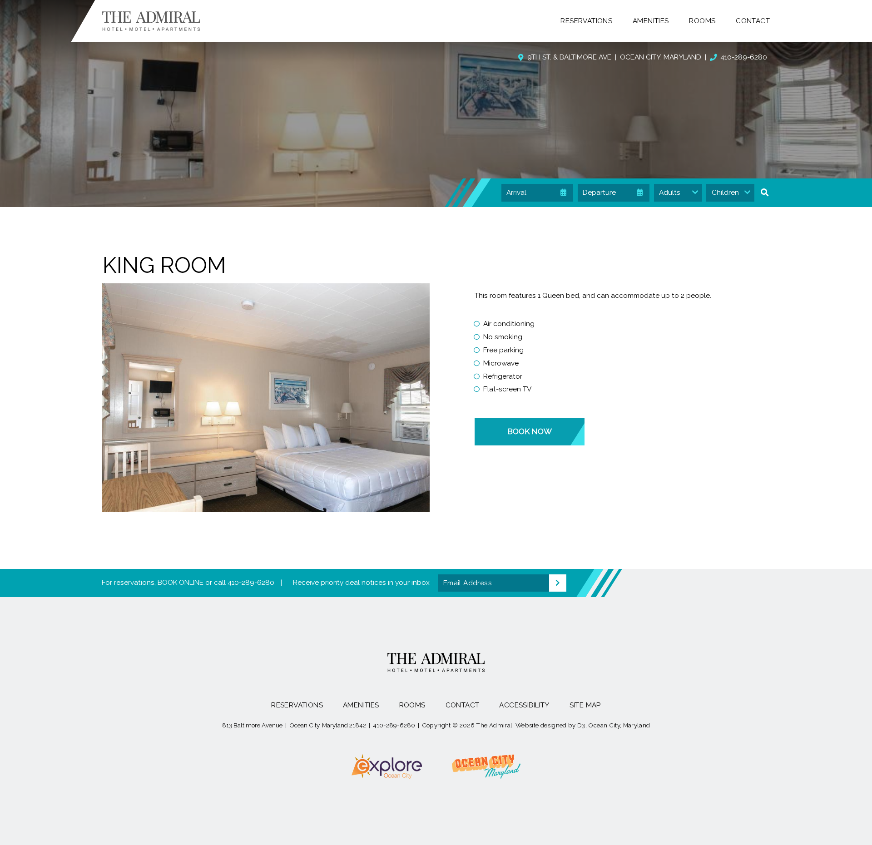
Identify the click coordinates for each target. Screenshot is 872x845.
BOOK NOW (529, 431)
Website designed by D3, (551, 725)
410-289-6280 (743, 57)
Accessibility (524, 705)
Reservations (586, 21)
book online (180, 582)
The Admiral (494, 725)
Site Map (585, 705)
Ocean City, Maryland (619, 725)
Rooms (702, 21)
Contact (753, 21)
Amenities (651, 21)
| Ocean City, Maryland (614, 57)
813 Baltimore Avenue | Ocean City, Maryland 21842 (294, 725)
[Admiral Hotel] (151, 20)
